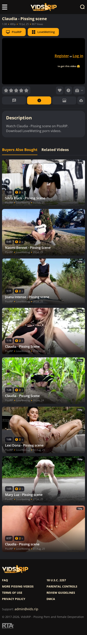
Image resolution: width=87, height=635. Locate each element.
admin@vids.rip (26, 609)
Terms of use (12, 593)
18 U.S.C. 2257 (56, 580)
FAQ (5, 580)
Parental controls (62, 586)
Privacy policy (13, 599)
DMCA (51, 599)
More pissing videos (18, 586)
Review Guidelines (61, 593)
